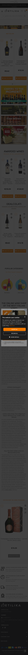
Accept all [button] (15, 329)
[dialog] (14, 327)
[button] (14, 337)
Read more (12, 325)
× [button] (24, 317)
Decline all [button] (14, 333)
